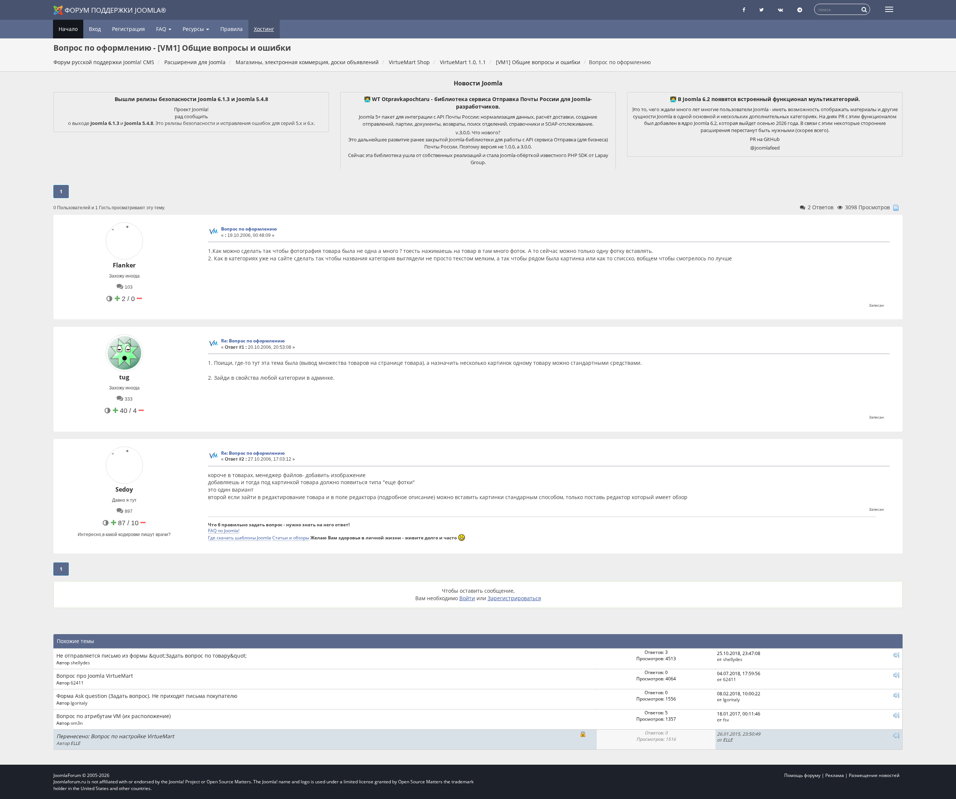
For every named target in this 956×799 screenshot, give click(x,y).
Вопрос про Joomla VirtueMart (94, 675)
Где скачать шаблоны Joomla (239, 537)
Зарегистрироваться (514, 598)
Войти (467, 598)
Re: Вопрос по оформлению (253, 341)
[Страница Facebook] (743, 10)
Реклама (834, 775)
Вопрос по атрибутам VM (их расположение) (113, 716)
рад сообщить (191, 116)
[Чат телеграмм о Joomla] (799, 10)
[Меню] (889, 9)
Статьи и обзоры (290, 537)
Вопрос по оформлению (249, 229)
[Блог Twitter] (761, 10)
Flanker (124, 265)
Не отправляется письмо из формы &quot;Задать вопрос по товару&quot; (151, 655)
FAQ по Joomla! (223, 530)
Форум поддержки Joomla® (115, 10)
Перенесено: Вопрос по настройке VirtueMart (115, 736)
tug (124, 377)
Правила (231, 28)
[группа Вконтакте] (780, 10)
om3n (77, 723)
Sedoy (124, 489)
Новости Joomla (478, 83)
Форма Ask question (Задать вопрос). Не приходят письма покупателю (147, 695)
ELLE (75, 743)
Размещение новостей (874, 775)
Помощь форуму (802, 775)
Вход (95, 28)
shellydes (80, 662)
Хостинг (264, 28)
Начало (68, 28)
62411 (77, 683)
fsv (726, 720)
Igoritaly (79, 703)
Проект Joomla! (191, 109)
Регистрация (128, 28)
